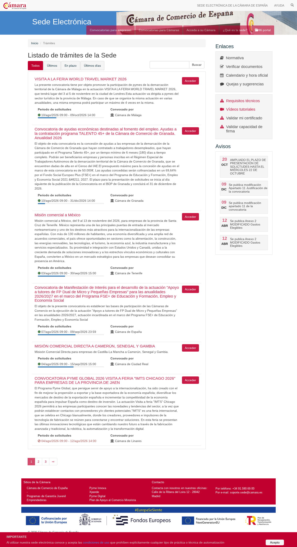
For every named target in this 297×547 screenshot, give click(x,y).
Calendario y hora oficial (247, 75)
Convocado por (121, 109)
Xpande (94, 492)
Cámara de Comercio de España (47, 488)
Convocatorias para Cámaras (159, 30)
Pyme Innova (97, 488)
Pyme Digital (97, 496)
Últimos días (92, 65)
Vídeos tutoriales (240, 109)
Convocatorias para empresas (110, 30)
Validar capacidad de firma (244, 129)
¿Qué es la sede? (235, 30)
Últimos (52, 65)
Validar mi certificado (244, 118)
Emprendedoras (37, 500)
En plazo (71, 65)
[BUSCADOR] (292, 5)
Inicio (34, 43)
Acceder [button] (190, 81)
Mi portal (264, 30)
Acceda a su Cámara (201, 30)
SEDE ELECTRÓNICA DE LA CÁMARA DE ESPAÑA (232, 5)
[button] (196, 64)
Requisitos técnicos (243, 101)
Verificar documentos (244, 66)
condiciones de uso (96, 542)
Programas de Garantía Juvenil (46, 496)
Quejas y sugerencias (245, 84)
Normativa (235, 58)
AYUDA (279, 5)
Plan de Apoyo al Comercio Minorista (112, 500)
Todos (35, 65)
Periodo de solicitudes (54, 109)
